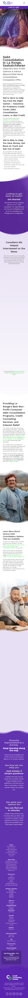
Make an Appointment (14, 218)
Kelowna (11, 897)
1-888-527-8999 (13, 7)
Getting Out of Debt (11, 861)
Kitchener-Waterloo (11, 923)
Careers (11, 855)
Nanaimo (11, 896)
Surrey (11, 893)
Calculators (11, 877)
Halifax (11, 945)
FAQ (11, 876)
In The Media (9, 852)
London (11, 925)
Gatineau (11, 929)
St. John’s (11, 949)
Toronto (11, 918)
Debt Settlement (11, 864)
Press (15, 852)
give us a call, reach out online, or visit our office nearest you (13, 556)
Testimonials (11, 851)
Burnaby (11, 891)
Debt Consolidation (11, 867)
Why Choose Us (11, 846)
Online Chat (9, 619)
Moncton (11, 935)
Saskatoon (11, 907)
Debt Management (11, 865)
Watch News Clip (15, 296)
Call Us (20, 619)
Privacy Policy (8, 983)
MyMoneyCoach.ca (11, 883)
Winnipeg (11, 911)
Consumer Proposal (11, 869)
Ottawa (11, 917)
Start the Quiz (14, 795)
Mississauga (11, 920)
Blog (11, 880)
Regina (11, 908)
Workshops (11, 879)
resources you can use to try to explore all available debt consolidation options (13, 546)
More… (14, 986)
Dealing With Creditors (11, 862)
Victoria (11, 894)
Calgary (11, 904)
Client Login (11, 854)
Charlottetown (11, 941)
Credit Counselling (11, 849)
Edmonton (11, 902)
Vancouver (11, 890)
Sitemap (11, 882)
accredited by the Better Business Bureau (13, 436)
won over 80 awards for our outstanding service (14, 439)
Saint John (11, 936)
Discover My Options (14, 829)
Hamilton (11, 921)
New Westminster (11, 892)
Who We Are (11, 848)
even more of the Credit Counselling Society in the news (14, 373)
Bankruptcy (11, 870)
